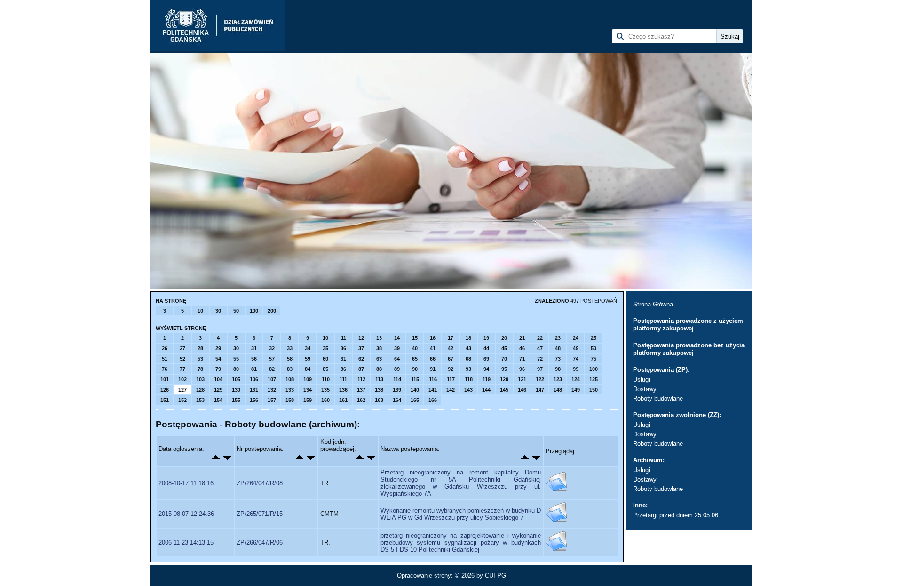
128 (200, 390)
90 (415, 369)
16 (433, 338)
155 (236, 400)
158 (289, 400)
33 (290, 348)
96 (522, 369)
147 (540, 390)
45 (504, 348)
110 (326, 379)
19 (486, 338)
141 (432, 390)
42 (450, 348)
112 (361, 379)
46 (522, 348)
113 (379, 379)
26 (164, 348)
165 (415, 400)
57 (272, 358)
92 (450, 369)
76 (164, 369)
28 (200, 348)
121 (522, 379)
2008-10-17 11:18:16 (186, 483)
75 (593, 358)
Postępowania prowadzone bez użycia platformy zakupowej (689, 349)
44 (486, 348)
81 (254, 369)
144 (486, 390)
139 (397, 390)
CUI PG (495, 575)
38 (379, 348)
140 (415, 390)
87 (361, 369)
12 (361, 338)
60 (325, 358)
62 (361, 358)
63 (379, 358)
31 (254, 348)
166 (432, 400)
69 (486, 358)
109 (307, 379)
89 (397, 369)
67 (450, 358)
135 (325, 390)
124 (575, 379)
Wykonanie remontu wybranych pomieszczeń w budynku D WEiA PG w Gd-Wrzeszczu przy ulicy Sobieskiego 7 (460, 514)
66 (433, 358)
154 (218, 400)
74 (575, 358)
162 (361, 400)
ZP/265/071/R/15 (260, 513)
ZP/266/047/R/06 (260, 542)
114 (397, 379)
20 (504, 338)
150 (593, 390)
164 (397, 400)
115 (415, 379)
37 (361, 348)
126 (164, 390)
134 (307, 390)
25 (593, 338)
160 (325, 400)
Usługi (641, 379)
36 (343, 348)
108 (289, 379)
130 (236, 390)
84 (307, 369)
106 (254, 379)
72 (540, 358)
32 (272, 348)
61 (343, 358)
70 (504, 358)
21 (522, 338)
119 (487, 379)
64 (397, 358)
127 (182, 390)
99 (575, 369)
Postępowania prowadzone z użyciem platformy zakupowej (688, 324)
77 (182, 369)
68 (468, 358)
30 (218, 310)
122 (540, 379)
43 (468, 348)
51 (164, 358)
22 (540, 338)
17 (450, 338)
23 (558, 338)
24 (575, 338)
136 (343, 390)
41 (433, 348)
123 (558, 379)
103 (200, 379)
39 (397, 348)
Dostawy (645, 389)
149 (575, 390)
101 (164, 379)
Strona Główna (653, 304)
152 (182, 400)
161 (343, 400)
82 (272, 369)
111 (343, 379)
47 (540, 348)
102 (182, 379)
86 (343, 369)
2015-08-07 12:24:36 (186, 513)
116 (433, 379)
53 (200, 358)
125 (593, 379)
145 (504, 390)
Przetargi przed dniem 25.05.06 (675, 515)
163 (379, 400)
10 (200, 310)
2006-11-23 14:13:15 (186, 542)
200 (272, 310)
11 (343, 338)
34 (307, 348)
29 (218, 348)
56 (254, 358)
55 (236, 358)
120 (504, 379)
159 (307, 400)
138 (379, 390)
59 (307, 358)
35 (325, 348)
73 (558, 358)
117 (451, 379)
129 (218, 390)
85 (325, 369)
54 (218, 358)
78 (200, 369)
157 (272, 400)
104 (218, 379)
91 (433, 369)
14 (397, 338)
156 (254, 400)
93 (468, 369)
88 (379, 369)
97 (540, 369)
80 (236, 369)
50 (236, 310)
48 (558, 348)
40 (415, 348)
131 (254, 390)
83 (290, 369)
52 (182, 358)
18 (468, 338)
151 (164, 400)
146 (522, 390)
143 (468, 390)
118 (469, 379)
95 (504, 369)
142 (450, 390)
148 (558, 390)
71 (522, 358)
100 (254, 310)
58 (290, 358)
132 (272, 390)
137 (361, 390)
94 (486, 369)
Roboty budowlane (658, 398)
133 (289, 390)
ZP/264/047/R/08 (260, 483)
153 (200, 400)
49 (575, 348)
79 (218, 369)
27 (182, 348)
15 (415, 338)
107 (272, 379)
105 (236, 379)
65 (415, 358)
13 (379, 338)
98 (558, 369)
